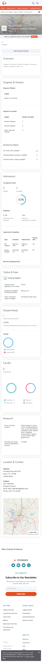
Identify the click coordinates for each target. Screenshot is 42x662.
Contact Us (26, 643)
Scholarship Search (29, 617)
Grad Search (26, 613)
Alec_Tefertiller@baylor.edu (18, 488)
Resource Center (28, 620)
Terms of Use (7, 648)
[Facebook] (18, 565)
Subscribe (21, 594)
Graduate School (35, 8)
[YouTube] (23, 565)
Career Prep (6, 617)
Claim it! (34, 37)
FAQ (24, 646)
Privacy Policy (7, 646)
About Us (25, 639)
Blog (24, 650)
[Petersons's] (4, 3)
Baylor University (22, 8)
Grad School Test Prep (10, 613)
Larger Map (33, 532)
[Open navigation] (37, 3)
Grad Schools (11, 8)
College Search (27, 610)
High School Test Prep (10, 624)
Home (3, 8)
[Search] (33, 3)
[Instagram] (29, 565)
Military (5, 620)
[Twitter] (13, 565)
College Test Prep (8, 610)
